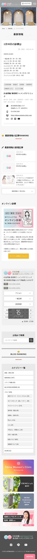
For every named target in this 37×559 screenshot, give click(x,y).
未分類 (7, 450)
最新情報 (7, 377)
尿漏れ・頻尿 (12, 415)
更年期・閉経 (12, 410)
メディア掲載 (9, 382)
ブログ (7, 392)
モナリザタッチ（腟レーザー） (17, 401)
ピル (9, 425)
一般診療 (18, 298)
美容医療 (18, 304)
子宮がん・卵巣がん (14, 430)
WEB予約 (29, 556)
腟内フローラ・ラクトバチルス (17, 396)
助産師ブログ (12, 444)
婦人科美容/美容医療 (11, 387)
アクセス (18, 293)
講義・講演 (8, 373)
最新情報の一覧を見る (18, 191)
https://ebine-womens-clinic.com (21, 115)
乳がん (10, 420)
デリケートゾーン (13, 405)
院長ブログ (11, 439)
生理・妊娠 (11, 434)
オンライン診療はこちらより (18, 256)
